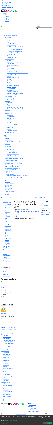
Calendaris (7, 243)
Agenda (5, 273)
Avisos (6, 244)
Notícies (5, 271)
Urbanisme (7, 237)
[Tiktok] (13, 11)
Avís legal (31, 409)
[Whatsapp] (16, 11)
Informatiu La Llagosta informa (10, 376)
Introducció (6, 365)
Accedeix (3, 287)
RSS (4, 377)
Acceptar (49, 423)
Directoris (5, 274)
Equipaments (6, 357)
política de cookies (13, 420)
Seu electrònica (6, 246)
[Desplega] (19, 198)
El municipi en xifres (8, 368)
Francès (7, 21)
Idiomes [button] (5, 13)
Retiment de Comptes (8, 341)
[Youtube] (6, 11)
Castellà (7, 16)
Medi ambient (6, 394)
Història (5, 366)
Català (6, 15)
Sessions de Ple (8, 209)
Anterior (3, 302)
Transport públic (7, 354)
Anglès (6, 18)
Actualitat (3, 369)
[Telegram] (11, 11)
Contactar (3, 9)
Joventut (5, 393)
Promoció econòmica (8, 397)
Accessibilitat (32, 408)
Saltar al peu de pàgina (7, 7)
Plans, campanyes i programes (8, 215)
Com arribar (6, 352)
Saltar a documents (7, 4)
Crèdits (31, 406)
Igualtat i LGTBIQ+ (7, 391)
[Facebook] (4, 11)
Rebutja (44, 423)
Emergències (6, 360)
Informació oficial (25, 198)
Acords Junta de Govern (40, 197)
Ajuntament (6, 201)
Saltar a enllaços (6, 5)
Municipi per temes (5, 382)
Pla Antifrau (8, 204)
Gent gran (5, 388)
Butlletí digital (6, 374)
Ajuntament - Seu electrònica (10, 198)
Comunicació (6, 380)
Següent (7, 302)
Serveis (4, 260)
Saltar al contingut (6, 2)
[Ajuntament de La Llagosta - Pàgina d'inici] (9, 29)
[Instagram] (9, 11)
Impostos (5, 257)
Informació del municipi (6, 363)
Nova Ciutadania (7, 396)
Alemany (7, 19)
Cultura (4, 383)
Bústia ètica (6, 262)
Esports (5, 387)
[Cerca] (37, 28)
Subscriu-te (3, 313)
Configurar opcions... (5, 423)
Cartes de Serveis (7, 258)
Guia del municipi (5, 351)
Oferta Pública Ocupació (9, 340)
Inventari (7, 241)
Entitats (5, 359)
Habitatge (5, 390)
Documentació (6, 276)
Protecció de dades (34, 411)
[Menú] (1, 34)
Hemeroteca (6, 379)
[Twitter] (2, 11)
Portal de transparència (8, 343)
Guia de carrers (6, 355)
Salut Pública (6, 399)
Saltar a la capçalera (7, 0)
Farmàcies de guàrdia (8, 362)
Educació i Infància (7, 385)
